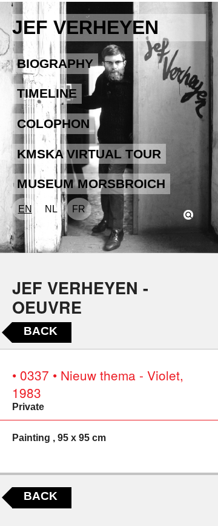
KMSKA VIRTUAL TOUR (89, 154)
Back (41, 331)
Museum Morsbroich (91, 184)
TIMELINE (47, 93)
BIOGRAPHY (55, 63)
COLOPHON (53, 123)
